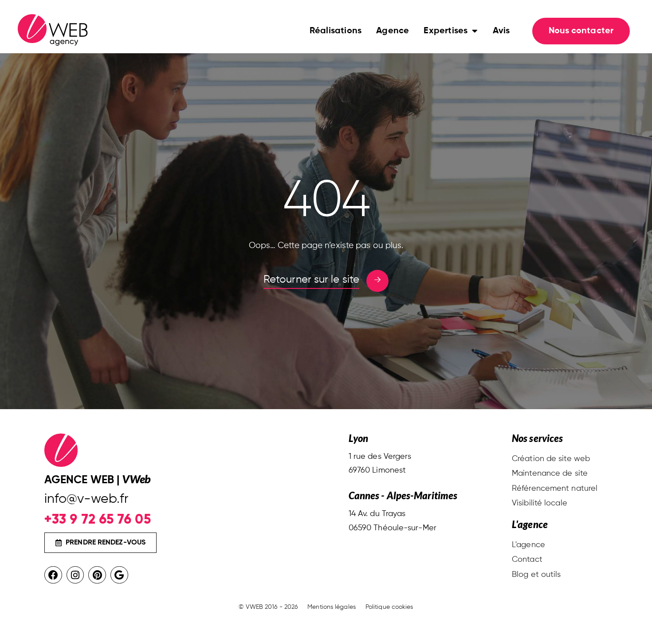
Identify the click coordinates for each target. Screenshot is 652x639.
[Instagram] (75, 575)
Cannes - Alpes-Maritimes (403, 495)
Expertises (445, 31)
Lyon (358, 438)
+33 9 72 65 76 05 (97, 519)
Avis (501, 31)
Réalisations (335, 31)
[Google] (119, 575)
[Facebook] (53, 575)
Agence (392, 31)
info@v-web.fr (86, 499)
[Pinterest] (97, 575)
